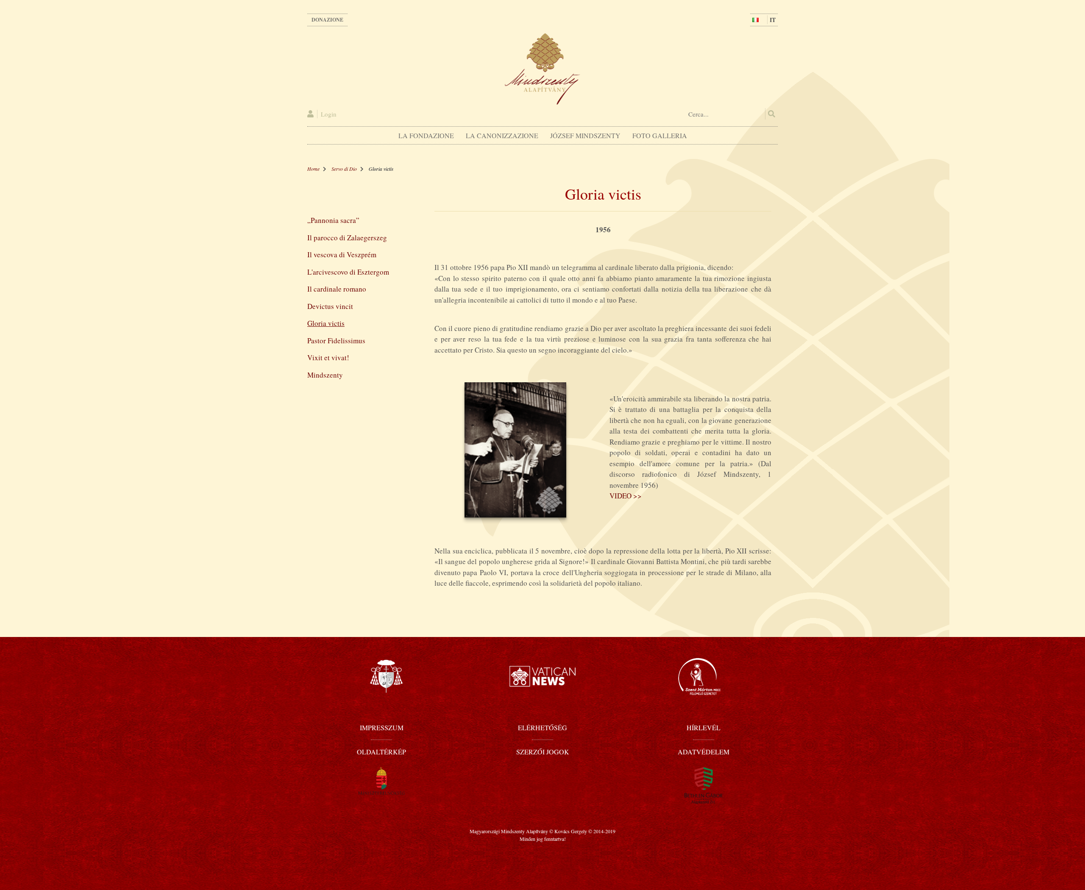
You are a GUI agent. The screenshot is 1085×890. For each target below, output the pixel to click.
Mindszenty (325, 375)
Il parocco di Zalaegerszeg (347, 237)
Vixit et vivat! (328, 357)
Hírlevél (704, 727)
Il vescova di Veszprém (341, 254)
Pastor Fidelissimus (336, 340)
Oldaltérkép (381, 751)
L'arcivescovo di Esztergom (348, 272)
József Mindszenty (585, 135)
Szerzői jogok (542, 751)
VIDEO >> (625, 496)
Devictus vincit (330, 306)
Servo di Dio (344, 168)
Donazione (327, 19)
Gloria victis (326, 323)
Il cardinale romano (336, 289)
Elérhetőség (542, 727)
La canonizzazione (502, 135)
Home (313, 168)
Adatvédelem (703, 751)
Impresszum (381, 727)
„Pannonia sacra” (333, 220)
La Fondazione (426, 135)
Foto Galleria (659, 135)
